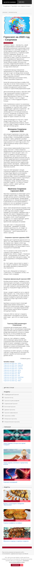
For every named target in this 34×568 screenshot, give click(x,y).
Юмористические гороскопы (12, 422)
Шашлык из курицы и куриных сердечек (16, 541)
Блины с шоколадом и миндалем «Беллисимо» (14, 504)
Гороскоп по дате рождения (11, 400)
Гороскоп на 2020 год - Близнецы (13, 377)
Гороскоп (5, 12)
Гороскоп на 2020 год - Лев (12, 373)
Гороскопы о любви (9, 415)
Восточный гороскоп (9, 406)
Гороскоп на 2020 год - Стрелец (13, 368)
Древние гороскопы (9, 409)
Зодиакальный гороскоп (10, 403)
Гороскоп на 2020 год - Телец (12, 379)
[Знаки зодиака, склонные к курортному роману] (17, 454)
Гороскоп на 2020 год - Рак (12, 375)
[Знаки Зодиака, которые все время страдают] (17, 434)
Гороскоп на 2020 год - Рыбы (12, 363)
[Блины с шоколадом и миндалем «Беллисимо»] (17, 495)
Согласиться (15, 565)
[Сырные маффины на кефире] (17, 514)
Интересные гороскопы (10, 418)
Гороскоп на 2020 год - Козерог (13, 367)
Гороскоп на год (13, 12)
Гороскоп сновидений (10, 482)
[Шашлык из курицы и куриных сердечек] (17, 532)
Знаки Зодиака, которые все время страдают (14, 444)
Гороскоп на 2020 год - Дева (12, 372)
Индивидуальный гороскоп (11, 394)
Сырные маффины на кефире (13, 523)
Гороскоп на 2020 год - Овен (12, 380)
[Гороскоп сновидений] (17, 473)
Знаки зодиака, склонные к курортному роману (16, 463)
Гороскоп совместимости (11, 412)
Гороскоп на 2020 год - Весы (12, 370)
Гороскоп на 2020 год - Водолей (13, 365)
